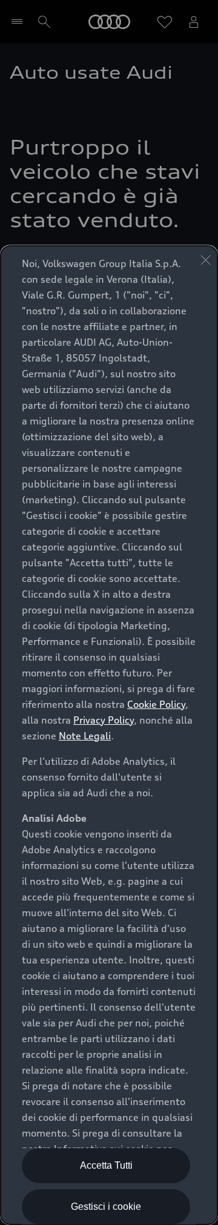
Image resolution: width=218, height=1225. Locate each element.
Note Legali (85, 736)
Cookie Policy (156, 704)
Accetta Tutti (106, 1165)
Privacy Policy (103, 720)
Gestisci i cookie (106, 1206)
